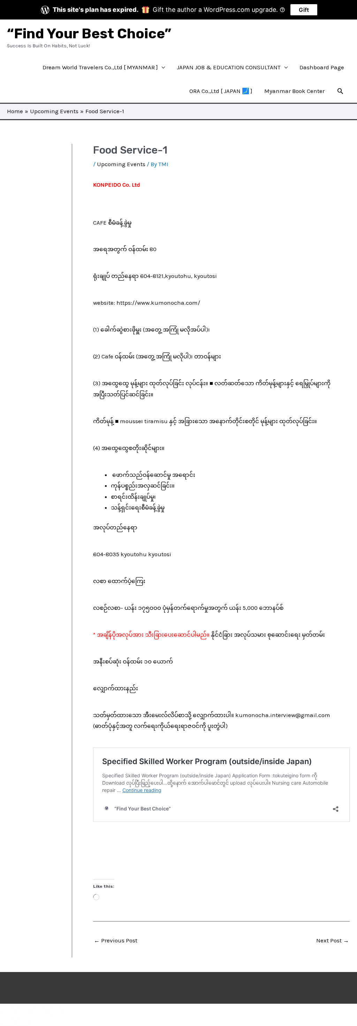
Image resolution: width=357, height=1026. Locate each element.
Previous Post (115, 940)
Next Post (332, 940)
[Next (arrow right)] (23, 1022)
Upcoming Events (121, 164)
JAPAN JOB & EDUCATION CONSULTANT (229, 67)
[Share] (39, 1011)
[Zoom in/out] (7, 1011)
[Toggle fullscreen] (23, 1011)
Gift (304, 9)
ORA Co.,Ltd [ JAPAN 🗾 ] (220, 90)
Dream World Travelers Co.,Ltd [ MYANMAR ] (100, 67)
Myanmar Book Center (294, 90)
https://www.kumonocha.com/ (158, 302)
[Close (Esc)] (55, 1011)
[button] (340, 91)
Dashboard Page (321, 67)
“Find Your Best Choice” (89, 33)
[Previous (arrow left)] (7, 1022)
